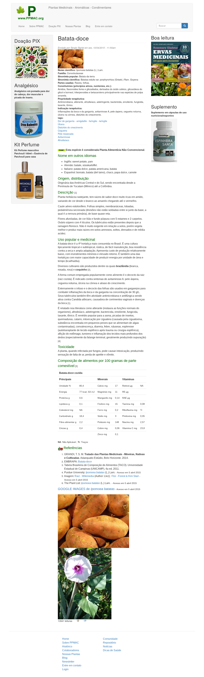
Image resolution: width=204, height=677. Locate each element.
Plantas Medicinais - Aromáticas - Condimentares (79, 7)
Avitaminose (64, 137)
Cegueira (62, 130)
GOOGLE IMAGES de (86, 489)
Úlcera (61, 124)
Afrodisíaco (63, 140)
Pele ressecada (65, 133)
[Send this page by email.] (85, 620)
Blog (88, 26)
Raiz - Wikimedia (84, 476)
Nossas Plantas (73, 26)
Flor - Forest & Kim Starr (125, 476)
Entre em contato (103, 26)
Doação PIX (55, 26)
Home (21, 26)
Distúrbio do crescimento (70, 127)
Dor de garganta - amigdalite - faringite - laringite (82, 121)
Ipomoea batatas (95, 472)
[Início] (31, 13)
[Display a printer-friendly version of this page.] (78, 620)
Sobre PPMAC (36, 26)
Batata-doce (85, 461)
